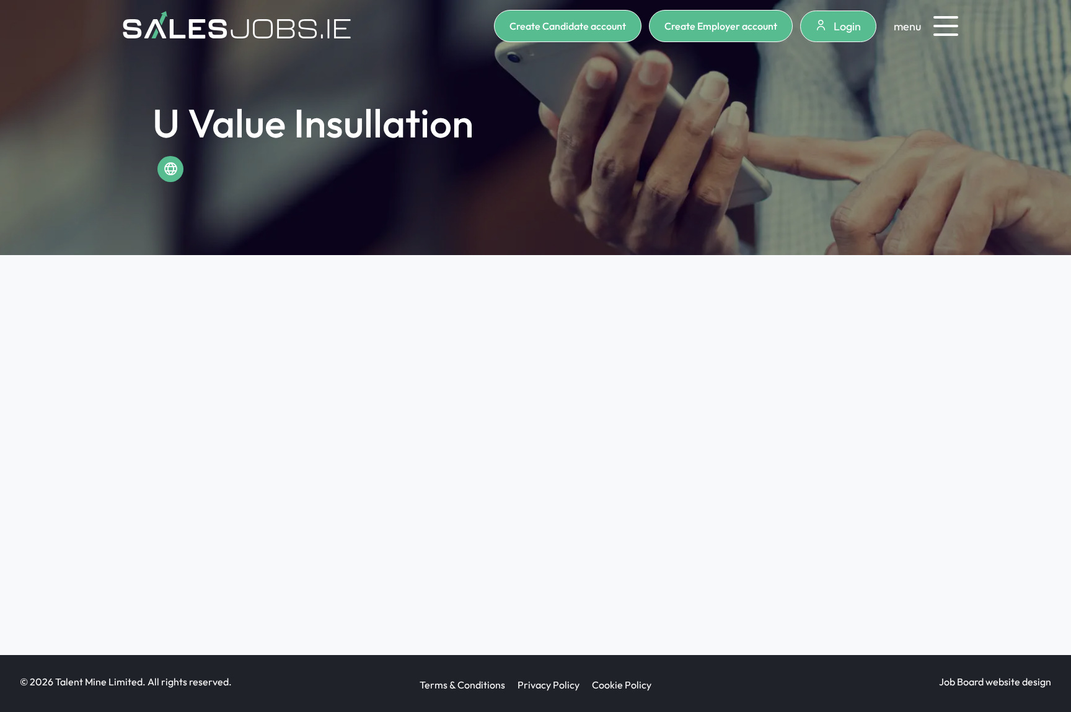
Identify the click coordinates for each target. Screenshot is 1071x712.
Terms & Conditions (462, 685)
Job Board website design (995, 681)
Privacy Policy (549, 685)
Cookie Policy (621, 685)
